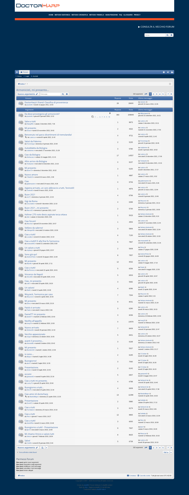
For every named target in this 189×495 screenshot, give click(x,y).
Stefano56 (30, 330)
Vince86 (29, 277)
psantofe (30, 105)
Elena (142, 247)
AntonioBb (30, 343)
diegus (29, 356)
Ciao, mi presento (33, 281)
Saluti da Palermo (33, 141)
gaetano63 (30, 376)
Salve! (27, 440)
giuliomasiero (31, 184)
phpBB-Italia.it (101, 489)
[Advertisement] (94, 50)
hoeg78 (29, 323)
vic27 (28, 197)
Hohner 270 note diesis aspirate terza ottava (46, 214)
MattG (29, 290)
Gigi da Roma (31, 201)
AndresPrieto (31, 257)
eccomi (28, 374)
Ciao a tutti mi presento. (36, 380)
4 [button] (159, 94)
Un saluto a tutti (32, 247)
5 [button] (163, 94)
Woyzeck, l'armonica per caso (39, 294)
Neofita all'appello (33, 320)
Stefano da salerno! (34, 227)
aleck (28, 363)
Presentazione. (32, 367)
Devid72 (29, 403)
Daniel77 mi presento (35, 314)
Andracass (30, 157)
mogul (29, 336)
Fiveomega (30, 144)
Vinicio (29, 436)
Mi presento (30, 128)
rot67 (28, 283)
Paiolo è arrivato (32, 307)
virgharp (29, 250)
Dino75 (29, 390)
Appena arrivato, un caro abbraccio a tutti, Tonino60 (49, 187)
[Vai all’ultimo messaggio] (147, 102)
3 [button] (156, 94)
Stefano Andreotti (146, 214)
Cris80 (29, 443)
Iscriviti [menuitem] (172, 72)
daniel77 (29, 317)
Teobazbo (30, 164)
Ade (28, 217)
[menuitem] (164, 72)
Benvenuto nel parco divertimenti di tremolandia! (48, 134)
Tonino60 (30, 190)
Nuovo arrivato (32, 327)
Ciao (27, 181)
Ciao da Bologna (32, 154)
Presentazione (31, 400)
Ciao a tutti (30, 407)
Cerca (19, 76)
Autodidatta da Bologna (36, 148)
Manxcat (143, 433)
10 (109, 117)
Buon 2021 (30, 194)
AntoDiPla (30, 423)
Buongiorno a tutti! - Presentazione (41, 427)
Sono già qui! (31, 254)
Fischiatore (30, 410)
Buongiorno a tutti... (34, 387)
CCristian (143, 354)
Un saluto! (29, 287)
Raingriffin (30, 124)
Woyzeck (143, 201)
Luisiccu (143, 121)
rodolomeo (30, 150)
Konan (29, 130)
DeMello (143, 400)
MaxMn (29, 263)
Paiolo (142, 267)
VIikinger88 (30, 230)
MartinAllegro (34, 396)
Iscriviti (35, 76)
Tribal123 (30, 177)
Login (27, 76)
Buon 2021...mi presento (36, 207)
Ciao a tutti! (30, 234)
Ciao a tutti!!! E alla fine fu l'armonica (42, 241)
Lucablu (29, 237)
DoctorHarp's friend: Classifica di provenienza (46, 102)
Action (29, 370)
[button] (146, 94)
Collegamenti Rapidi (17, 72)
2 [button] (153, 94)
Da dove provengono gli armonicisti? (42, 113)
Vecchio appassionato (35, 334)
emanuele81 (31, 243)
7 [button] (168, 94)
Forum (25, 72)
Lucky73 (30, 383)
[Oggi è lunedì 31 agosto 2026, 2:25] (170, 84)
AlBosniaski (144, 113)
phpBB (86, 485)
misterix (143, 102)
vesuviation (30, 203)
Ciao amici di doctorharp (36, 394)
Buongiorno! (31, 360)
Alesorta (29, 223)
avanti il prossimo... (34, 340)
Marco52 (30, 210)
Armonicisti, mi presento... (32, 90)
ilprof (28, 430)
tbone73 (29, 170)
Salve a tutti (30, 121)
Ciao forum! (30, 221)
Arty (86, 487)
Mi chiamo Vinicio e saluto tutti (39, 434)
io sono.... (29, 354)
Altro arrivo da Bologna (36, 161)
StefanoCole (144, 380)
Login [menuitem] (168, 72)
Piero (28, 416)
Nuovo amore (31, 174)
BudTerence (31, 270)
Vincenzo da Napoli (34, 274)
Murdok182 (30, 350)
